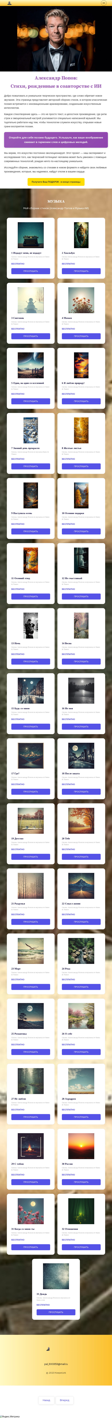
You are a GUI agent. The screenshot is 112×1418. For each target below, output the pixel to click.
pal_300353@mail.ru (56, 1364)
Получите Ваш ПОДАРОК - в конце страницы (56, 182)
